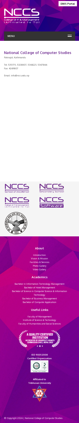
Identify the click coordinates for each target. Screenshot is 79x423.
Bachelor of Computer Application (39, 302)
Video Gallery (39, 269)
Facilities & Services (39, 262)
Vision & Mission (39, 258)
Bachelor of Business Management (39, 298)
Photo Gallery (39, 265)
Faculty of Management (40, 316)
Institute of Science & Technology (39, 319)
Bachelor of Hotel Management (39, 287)
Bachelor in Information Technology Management (39, 283)
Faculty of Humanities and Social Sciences (39, 323)
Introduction (39, 254)
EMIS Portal (68, 3)
